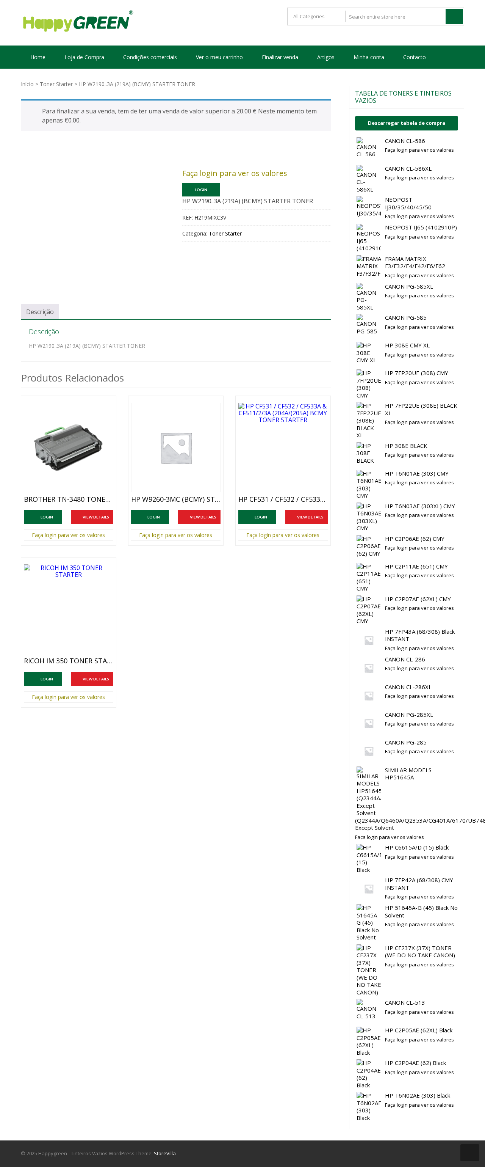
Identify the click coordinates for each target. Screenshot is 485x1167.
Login (201, 189)
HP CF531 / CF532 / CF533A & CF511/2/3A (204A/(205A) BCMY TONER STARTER (283, 499)
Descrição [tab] (40, 312)
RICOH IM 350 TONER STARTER (68, 661)
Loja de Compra (84, 57)
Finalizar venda (280, 57)
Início (27, 84)
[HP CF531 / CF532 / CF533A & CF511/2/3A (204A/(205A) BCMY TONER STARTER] (283, 447)
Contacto (414, 57)
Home (37, 57)
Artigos (326, 57)
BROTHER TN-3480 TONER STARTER (68, 499)
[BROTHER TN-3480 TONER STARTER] (68, 447)
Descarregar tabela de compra (406, 122)
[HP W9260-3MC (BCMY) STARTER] (176, 447)
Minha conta (369, 57)
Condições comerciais (150, 57)
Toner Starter (56, 84)
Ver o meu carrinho (219, 57)
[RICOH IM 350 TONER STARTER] (68, 609)
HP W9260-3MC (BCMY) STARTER (176, 499)
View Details (96, 517)
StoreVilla (165, 1153)
